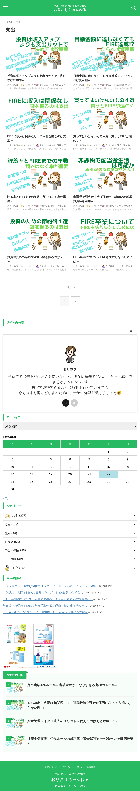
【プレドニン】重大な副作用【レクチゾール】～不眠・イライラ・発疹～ (51, 586)
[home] (74, 403)
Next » (71, 287)
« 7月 (6, 498)
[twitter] (65, 403)
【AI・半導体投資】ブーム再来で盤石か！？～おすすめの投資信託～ (48, 599)
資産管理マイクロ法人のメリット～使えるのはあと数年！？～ (73, 721)
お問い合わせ (51, 767)
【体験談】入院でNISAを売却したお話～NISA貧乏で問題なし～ (44, 592)
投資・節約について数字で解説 (70, 774)
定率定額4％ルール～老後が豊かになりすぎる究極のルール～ (72, 685)
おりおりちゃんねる (70, 9)
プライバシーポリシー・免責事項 (79, 767)
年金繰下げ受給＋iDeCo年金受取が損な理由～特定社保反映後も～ (46, 605)
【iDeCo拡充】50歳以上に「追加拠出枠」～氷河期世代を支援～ (45, 612)
